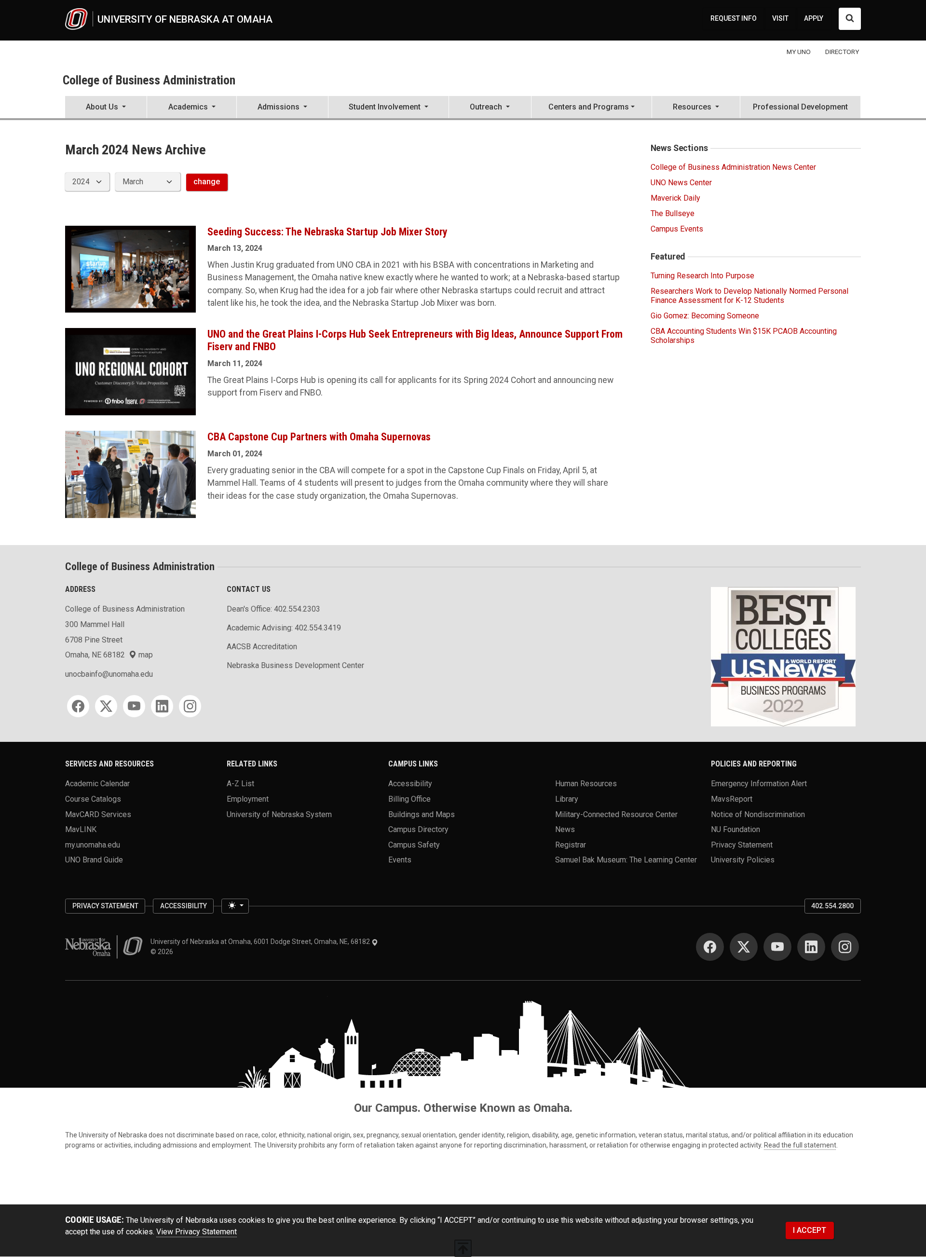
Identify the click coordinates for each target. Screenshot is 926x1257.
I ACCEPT (809, 1230)
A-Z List (240, 783)
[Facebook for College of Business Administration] (78, 706)
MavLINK (80, 829)
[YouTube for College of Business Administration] (134, 706)
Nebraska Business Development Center (295, 665)
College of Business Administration (149, 80)
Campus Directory (418, 829)
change (206, 181)
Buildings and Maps (421, 814)
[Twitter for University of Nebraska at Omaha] (744, 947)
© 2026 (163, 952)
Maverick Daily (675, 198)
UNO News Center (681, 182)
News (565, 829)
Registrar (570, 844)
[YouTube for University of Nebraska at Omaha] (777, 947)
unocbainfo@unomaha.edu (109, 674)
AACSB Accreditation (262, 646)
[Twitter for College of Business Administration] (106, 706)
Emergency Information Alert (759, 783)
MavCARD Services (98, 814)
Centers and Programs (588, 106)
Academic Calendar (97, 783)
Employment (248, 798)
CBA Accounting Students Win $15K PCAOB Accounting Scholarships (744, 336)
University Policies (743, 859)
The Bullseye (672, 213)
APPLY (813, 18)
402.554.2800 (832, 906)
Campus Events (677, 228)
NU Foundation (735, 829)
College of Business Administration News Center (733, 167)
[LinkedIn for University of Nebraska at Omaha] (811, 947)
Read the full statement (800, 1145)
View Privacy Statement (196, 1231)
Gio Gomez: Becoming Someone (705, 315)
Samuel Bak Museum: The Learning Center (626, 859)
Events (399, 859)
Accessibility (410, 783)
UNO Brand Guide (94, 859)
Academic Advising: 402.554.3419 (284, 627)
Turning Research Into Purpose (702, 275)
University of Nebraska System (279, 814)
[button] (106, 108)
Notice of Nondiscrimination (758, 814)
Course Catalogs (93, 798)
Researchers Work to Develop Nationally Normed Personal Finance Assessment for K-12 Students (749, 296)
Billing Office (409, 798)
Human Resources (586, 783)
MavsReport (731, 798)
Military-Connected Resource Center (616, 814)
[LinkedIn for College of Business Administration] (162, 706)
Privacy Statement (742, 844)
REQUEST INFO (733, 18)
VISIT (780, 18)
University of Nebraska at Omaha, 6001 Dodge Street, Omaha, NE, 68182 (260, 941)
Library (566, 798)
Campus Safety (414, 844)
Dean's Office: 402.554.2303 (273, 609)
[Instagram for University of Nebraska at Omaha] (845, 947)
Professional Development (800, 106)
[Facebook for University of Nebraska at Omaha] (710, 947)
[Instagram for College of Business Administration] (190, 706)
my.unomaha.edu (92, 844)
